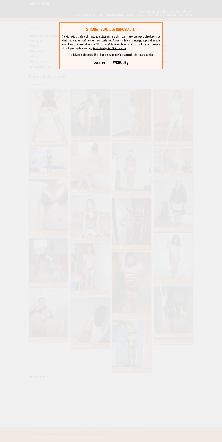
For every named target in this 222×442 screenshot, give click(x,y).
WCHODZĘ (120, 62)
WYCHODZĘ (99, 63)
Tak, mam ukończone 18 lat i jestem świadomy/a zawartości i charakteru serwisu (113, 55)
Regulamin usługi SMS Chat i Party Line (109, 48)
